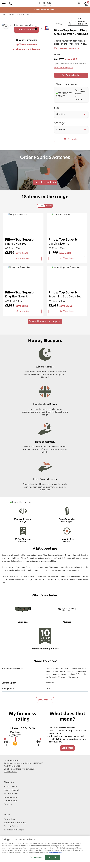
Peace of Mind (11, 790)
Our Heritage (10, 801)
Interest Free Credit (14, 830)
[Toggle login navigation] (78, 3)
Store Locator (11, 787)
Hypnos (11, 14)
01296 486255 (13, 766)
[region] (45, 849)
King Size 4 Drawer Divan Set (26, 14)
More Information (55, 852)
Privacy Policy (11, 826)
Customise (73, 139)
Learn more (67, 748)
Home (5, 14)
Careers (8, 804)
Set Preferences (36, 857)
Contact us (9, 819)
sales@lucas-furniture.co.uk (22, 769)
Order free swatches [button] (45, 182)
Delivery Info (10, 797)
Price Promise (11, 794)
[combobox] (71, 114)
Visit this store (10, 772)
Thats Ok (52, 857)
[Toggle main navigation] (3, 3)
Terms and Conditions (15, 823)
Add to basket (73, 75)
